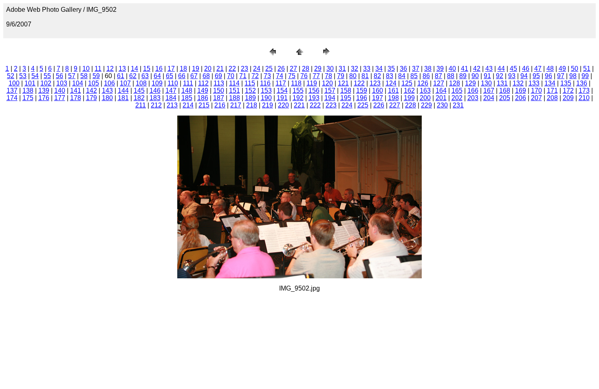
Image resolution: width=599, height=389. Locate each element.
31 (342, 68)
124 (390, 83)
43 (489, 68)
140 (59, 90)
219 (267, 105)
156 (313, 90)
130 (486, 83)
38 (428, 68)
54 (35, 75)
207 (536, 97)
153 (266, 90)
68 (206, 75)
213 (172, 105)
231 (458, 105)
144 (123, 90)
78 (328, 75)
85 (414, 75)
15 (146, 68)
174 (12, 97)
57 (71, 75)
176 (43, 97)
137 (12, 90)
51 (586, 68)
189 (250, 97)
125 (406, 83)
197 (377, 97)
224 (346, 105)
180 (107, 97)
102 (45, 83)
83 (389, 75)
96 (548, 75)
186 (202, 97)
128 (454, 83)
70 (230, 75)
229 (426, 105)
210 (584, 97)
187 (218, 97)
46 (525, 68)
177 (59, 97)
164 (441, 90)
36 (403, 68)
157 (329, 90)
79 (340, 75)
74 (279, 75)
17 (171, 68)
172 (568, 90)
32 (354, 68)
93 (511, 75)
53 (22, 75)
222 (315, 105)
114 (234, 83)
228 (410, 105)
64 (157, 75)
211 (140, 105)
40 (452, 68)
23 (244, 68)
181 (123, 97)
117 (280, 83)
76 (304, 75)
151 (234, 90)
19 (195, 68)
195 (345, 97)
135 (565, 83)
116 (265, 83)
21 (220, 68)
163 (425, 90)
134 (549, 83)
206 (520, 97)
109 (157, 83)
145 (139, 90)
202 (456, 97)
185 (186, 97)
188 (234, 97)
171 (552, 90)
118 (296, 83)
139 (43, 90)
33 (366, 68)
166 (472, 90)
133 (534, 83)
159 (361, 90)
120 (327, 83)
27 (293, 68)
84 (401, 75)
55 (47, 75)
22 (232, 68)
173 (584, 90)
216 (219, 105)
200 (425, 97)
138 (27, 90)
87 (438, 75)
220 (283, 105)
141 (75, 90)
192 (298, 97)
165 (456, 90)
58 (84, 75)
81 (365, 75)
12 (110, 68)
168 (504, 90)
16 (159, 68)
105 (93, 83)
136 (581, 83)
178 (75, 97)
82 (377, 75)
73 (267, 75)
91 (487, 75)
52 (10, 75)
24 (256, 68)
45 (513, 68)
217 (235, 105)
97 (560, 75)
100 (14, 83)
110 (172, 83)
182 (139, 97)
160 (377, 90)
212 (156, 105)
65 (169, 75)
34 (379, 68)
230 (442, 105)
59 (96, 75)
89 (463, 75)
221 (299, 105)
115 (249, 83)
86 (426, 75)
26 (281, 68)
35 (391, 68)
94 (524, 75)
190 (266, 97)
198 (393, 97)
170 (536, 90)
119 (311, 83)
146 (155, 90)
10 (86, 68)
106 (109, 83)
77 (316, 75)
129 (470, 83)
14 (134, 68)
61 (120, 75)
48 (550, 68)
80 (353, 75)
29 (318, 68)
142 (91, 90)
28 (305, 68)
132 (518, 83)
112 (203, 83)
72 (255, 75)
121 (343, 83)
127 (438, 83)
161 (393, 90)
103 (61, 83)
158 (345, 90)
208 (552, 97)
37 (415, 68)
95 (536, 75)
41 (464, 68)
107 (125, 83)
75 (291, 75)
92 (499, 75)
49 (562, 68)
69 (218, 75)
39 (440, 68)
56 (59, 75)
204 (488, 97)
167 (488, 90)
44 (501, 68)
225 (362, 105)
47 (538, 68)
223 (331, 105)
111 (188, 83)
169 (520, 90)
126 (422, 83)
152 (250, 90)
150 (218, 90)
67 (194, 75)
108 (141, 83)
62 (133, 75)
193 (313, 97)
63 (145, 75)
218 (251, 105)
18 (183, 68)
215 (203, 105)
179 (91, 97)
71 (243, 75)
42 (476, 68)
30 (330, 68)
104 (77, 83)
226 (378, 105)
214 (188, 105)
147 (170, 90)
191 (282, 97)
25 (269, 68)
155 (298, 90)
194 (329, 97)
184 (170, 97)
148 (186, 90)
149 (202, 90)
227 (394, 105)
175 (27, 97)
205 (504, 97)
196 (361, 97)
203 (472, 97)
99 (585, 75)
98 (573, 75)
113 (219, 83)
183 (155, 97)
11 (98, 68)
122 (359, 83)
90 (475, 75)
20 (207, 68)
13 (122, 68)
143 (107, 90)
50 (574, 68)
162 (409, 90)
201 (441, 97)
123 (375, 83)
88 (450, 75)
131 (502, 83)
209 (568, 97)
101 (29, 83)
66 (181, 75)
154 (282, 90)
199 (409, 97)
